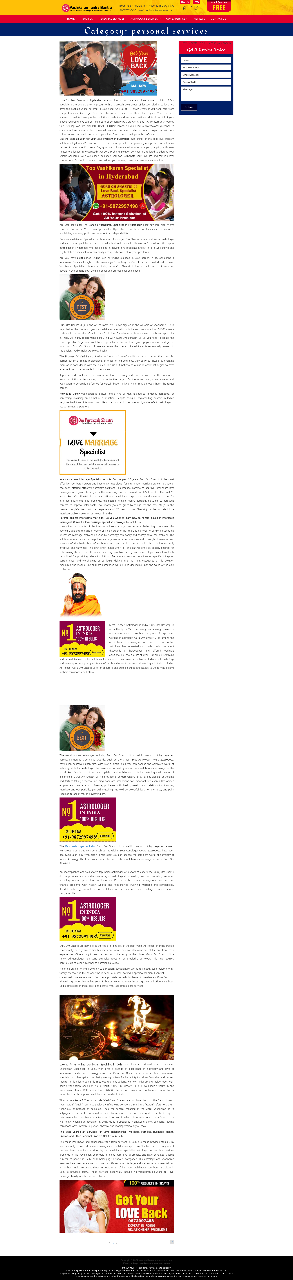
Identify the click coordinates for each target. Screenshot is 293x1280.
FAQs (196, 2)
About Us (87, 18)
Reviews (185, 2)
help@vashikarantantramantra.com (155, 10)
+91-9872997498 (127, 10)
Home (71, 18)
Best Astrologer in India (80, 846)
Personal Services (112, 18)
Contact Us (218, 18)
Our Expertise (175, 18)
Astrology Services (144, 18)
